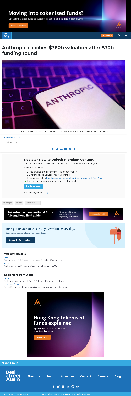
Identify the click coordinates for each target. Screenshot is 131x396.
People (6, 263)
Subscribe (107, 35)
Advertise (67, 376)
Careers (103, 376)
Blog (117, 376)
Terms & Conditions (24, 394)
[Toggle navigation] (126, 35)
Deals (6, 257)
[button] (118, 35)
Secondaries (8, 284)
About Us (33, 376)
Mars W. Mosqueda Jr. (12, 138)
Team (50, 376)
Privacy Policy (7, 394)
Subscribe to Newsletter (20, 240)
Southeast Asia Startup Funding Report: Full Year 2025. (74, 178)
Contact (85, 376)
